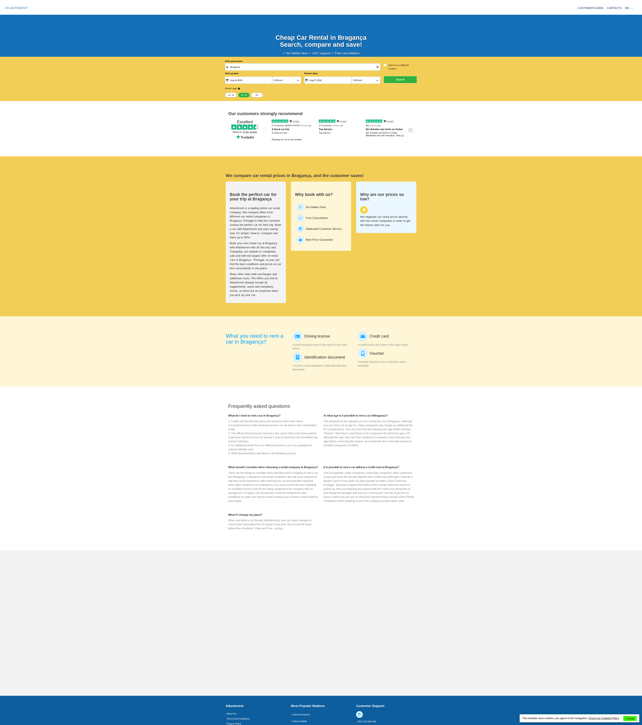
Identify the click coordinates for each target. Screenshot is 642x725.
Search (400, 79)
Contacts (614, 8)
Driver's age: (231, 88)
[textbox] (302, 67)
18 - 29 (231, 95)
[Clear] (377, 67)
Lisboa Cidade (299, 721)
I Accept (630, 718)
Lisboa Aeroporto (301, 714)
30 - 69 (244, 95)
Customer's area (591, 8)
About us (231, 713)
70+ (256, 95)
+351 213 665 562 (366, 721)
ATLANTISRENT (16, 8)
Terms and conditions (238, 718)
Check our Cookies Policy (603, 718)
